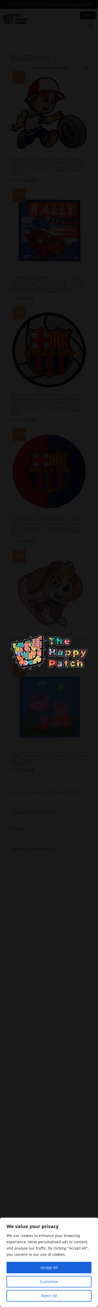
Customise (49, 1281)
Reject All (49, 1295)
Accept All (49, 1267)
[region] (49, 1262)
